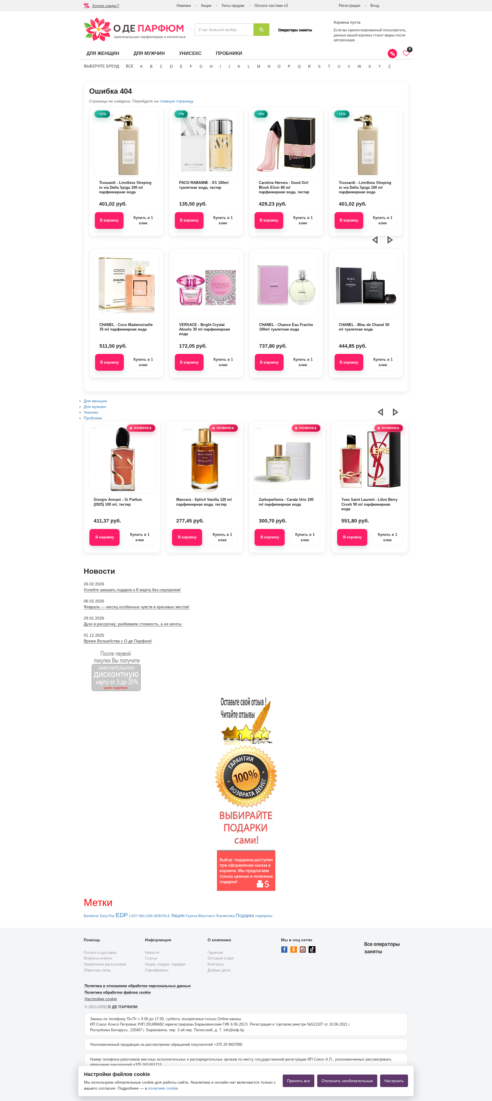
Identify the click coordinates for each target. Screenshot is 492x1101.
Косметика (225, 916)
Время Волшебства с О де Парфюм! (118, 641)
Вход (374, 5)
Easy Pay (107, 916)
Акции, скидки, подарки (165, 964)
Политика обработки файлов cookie (118, 992)
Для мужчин (149, 53)
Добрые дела (219, 970)
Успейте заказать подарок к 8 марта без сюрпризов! (132, 589)
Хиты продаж (233, 5)
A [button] (141, 66)
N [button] (269, 66)
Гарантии (215, 952)
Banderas (91, 916)
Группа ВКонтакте (200, 916)
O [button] (279, 66)
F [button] (191, 66)
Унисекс (190, 53)
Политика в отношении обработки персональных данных (138, 986)
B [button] (151, 66)
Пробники (229, 53)
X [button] (369, 66)
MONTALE (162, 916)
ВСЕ (130, 66)
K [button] (239, 66)
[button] (378, 242)
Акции (206, 5)
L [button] (249, 66)
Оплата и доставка (100, 952)
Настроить (394, 1081)
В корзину (109, 220)
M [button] (258, 66)
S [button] (319, 66)
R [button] (309, 66)
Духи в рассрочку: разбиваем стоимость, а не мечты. (133, 624)
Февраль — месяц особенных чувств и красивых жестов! (136, 606)
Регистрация (349, 5)
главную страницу (176, 101)
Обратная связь (97, 970)
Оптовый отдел (221, 958)
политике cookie (163, 1088)
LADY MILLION (141, 916)
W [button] (359, 66)
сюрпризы (263, 916)
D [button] (171, 66)
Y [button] (379, 66)
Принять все (298, 1081)
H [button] (211, 66)
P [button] (289, 66)
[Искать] (261, 29)
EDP (122, 915)
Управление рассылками (105, 964)
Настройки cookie (101, 999)
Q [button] (299, 66)
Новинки (184, 5)
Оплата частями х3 (271, 5)
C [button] (161, 66)
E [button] (181, 66)
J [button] (229, 66)
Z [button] (389, 66)
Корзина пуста (347, 22)
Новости (152, 952)
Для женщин (103, 53)
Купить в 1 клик (143, 220)
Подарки (245, 915)
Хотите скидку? (105, 6)
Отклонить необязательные (347, 1081)
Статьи (151, 958)
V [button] (349, 66)
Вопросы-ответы (98, 958)
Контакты (216, 964)
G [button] (201, 66)
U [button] (339, 66)
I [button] (220, 66)
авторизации (344, 40)
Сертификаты (156, 970)
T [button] (329, 66)
